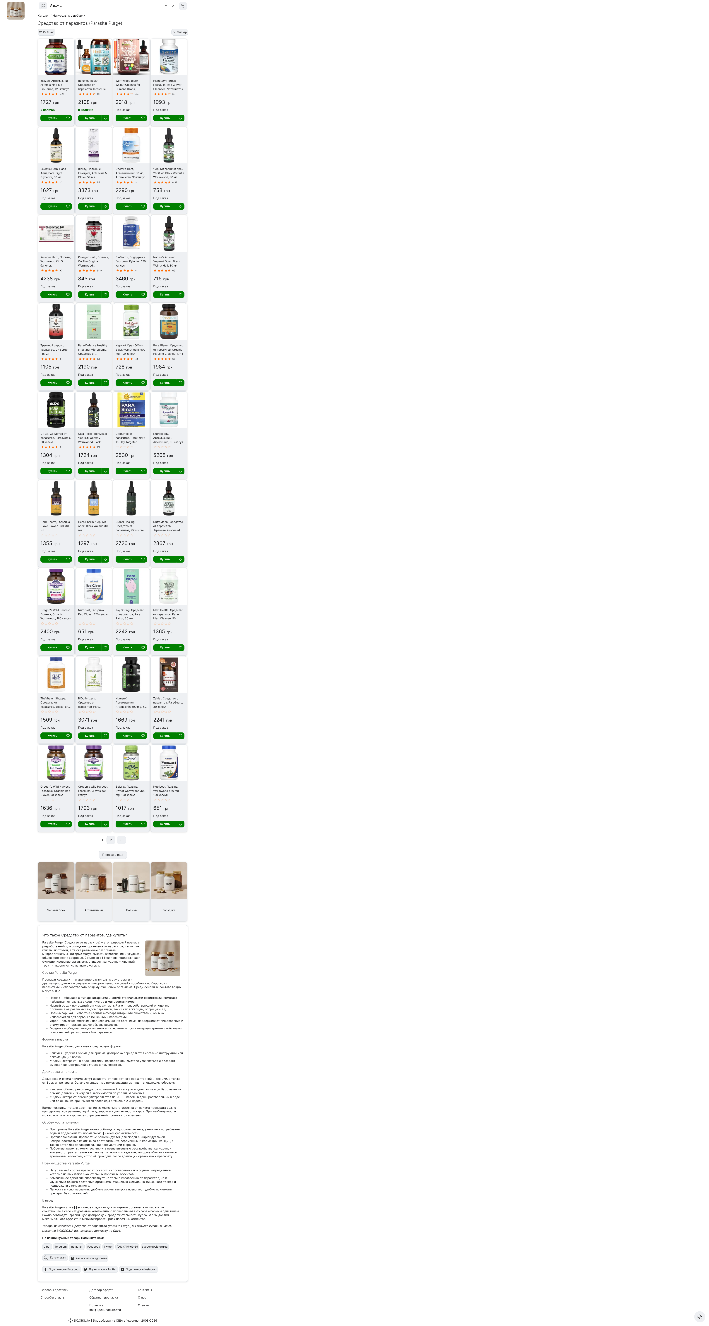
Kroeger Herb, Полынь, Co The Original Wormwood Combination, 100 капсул (93, 265)
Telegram (60, 1246)
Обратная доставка (103, 1297)
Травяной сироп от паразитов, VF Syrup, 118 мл (54, 349)
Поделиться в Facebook (64, 1269)
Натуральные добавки (69, 15)
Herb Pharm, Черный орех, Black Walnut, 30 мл (93, 526)
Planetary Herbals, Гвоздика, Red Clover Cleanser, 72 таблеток (168, 85)
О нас (142, 1297)
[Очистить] (174, 5)
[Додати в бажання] (68, 118)
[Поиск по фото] (166, 6)
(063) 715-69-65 (127, 1246)
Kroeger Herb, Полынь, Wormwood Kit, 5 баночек (55, 261)
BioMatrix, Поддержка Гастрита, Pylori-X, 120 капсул (131, 261)
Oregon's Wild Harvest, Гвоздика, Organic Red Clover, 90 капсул (55, 791)
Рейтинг (48, 32)
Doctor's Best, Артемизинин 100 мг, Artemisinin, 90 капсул (130, 173)
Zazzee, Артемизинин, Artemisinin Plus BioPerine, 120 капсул (55, 85)
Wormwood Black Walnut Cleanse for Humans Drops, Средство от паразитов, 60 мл (128, 89)
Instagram (77, 1246)
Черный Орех (56, 910)
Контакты (145, 1290)
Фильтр (182, 32)
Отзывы (143, 1305)
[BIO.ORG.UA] (43, 6)
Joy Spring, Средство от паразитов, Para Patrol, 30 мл (130, 614)
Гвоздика (169, 910)
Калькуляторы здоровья (91, 1258)
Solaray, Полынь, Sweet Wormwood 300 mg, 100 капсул (130, 791)
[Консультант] (699, 1316)
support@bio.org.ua (154, 1246)
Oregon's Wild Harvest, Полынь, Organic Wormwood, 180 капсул (55, 614)
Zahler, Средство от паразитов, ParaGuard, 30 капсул (168, 702)
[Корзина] (183, 6)
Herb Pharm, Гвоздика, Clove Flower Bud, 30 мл (55, 526)
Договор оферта (101, 1290)
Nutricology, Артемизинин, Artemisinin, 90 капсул (168, 438)
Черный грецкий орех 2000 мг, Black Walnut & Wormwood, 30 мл (168, 173)
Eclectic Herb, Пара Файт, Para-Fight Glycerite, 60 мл (53, 173)
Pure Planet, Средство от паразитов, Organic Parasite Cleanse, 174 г (168, 349)
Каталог (43, 15)
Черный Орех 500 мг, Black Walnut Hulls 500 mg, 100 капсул (130, 349)
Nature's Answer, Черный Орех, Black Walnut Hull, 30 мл (166, 261)
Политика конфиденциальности (105, 1307)
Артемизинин (94, 910)
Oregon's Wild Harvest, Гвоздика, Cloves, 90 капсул (93, 791)
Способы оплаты (53, 1297)
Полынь (131, 910)
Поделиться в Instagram (141, 1269)
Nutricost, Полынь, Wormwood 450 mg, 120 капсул (166, 791)
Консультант (58, 1257)
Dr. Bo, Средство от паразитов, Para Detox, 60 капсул (55, 438)
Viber (47, 1246)
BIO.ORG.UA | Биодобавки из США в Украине (105, 1320)
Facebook (93, 1246)
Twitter (108, 1246)
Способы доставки (54, 1290)
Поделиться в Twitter (103, 1269)
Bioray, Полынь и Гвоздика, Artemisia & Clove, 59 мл (92, 173)
